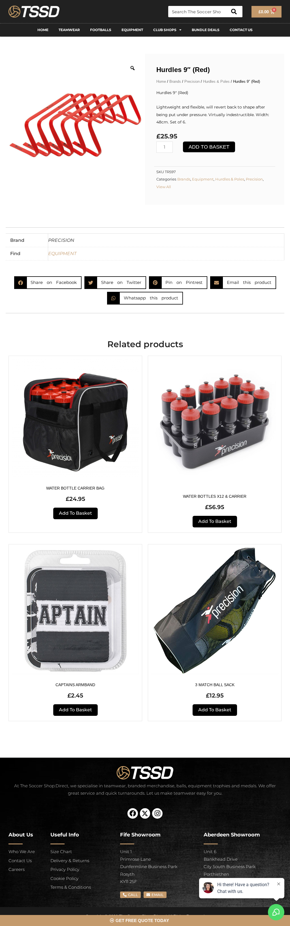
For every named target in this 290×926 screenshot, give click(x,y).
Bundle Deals (205, 30)
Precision (192, 81)
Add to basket (209, 147)
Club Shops (164, 30)
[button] (48, 282)
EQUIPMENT (132, 30)
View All (163, 187)
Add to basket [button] (75, 513)
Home (42, 30)
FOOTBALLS (100, 30)
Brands (175, 81)
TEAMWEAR (69, 30)
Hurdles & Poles (216, 81)
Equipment (203, 179)
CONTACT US (241, 30)
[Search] (233, 11)
